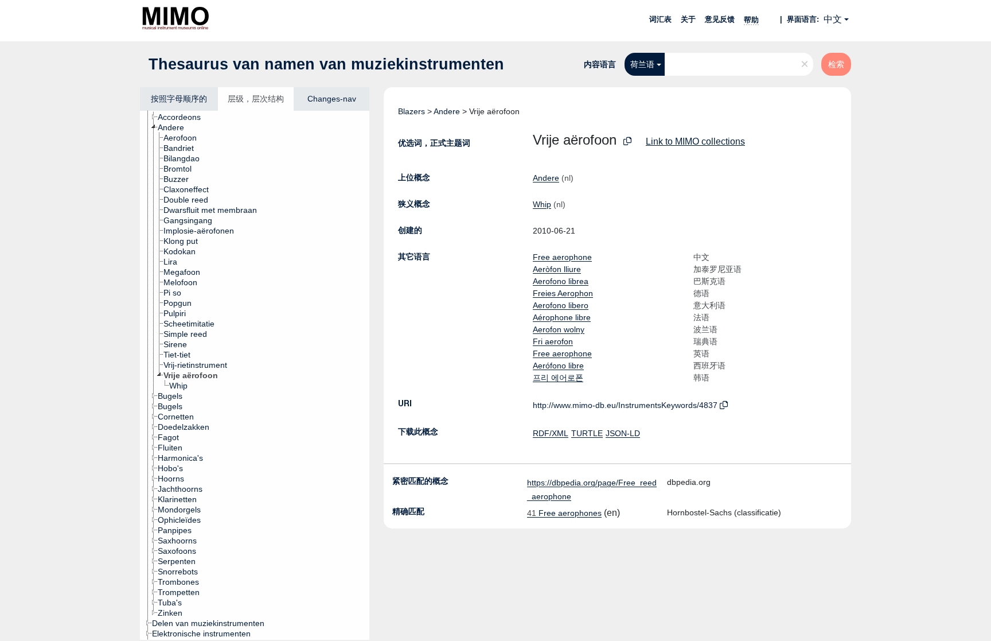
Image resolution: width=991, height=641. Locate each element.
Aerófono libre (558, 365)
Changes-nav (331, 98)
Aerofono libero (560, 305)
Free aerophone (562, 257)
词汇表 (660, 19)
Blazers (411, 111)
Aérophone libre (562, 317)
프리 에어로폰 (558, 377)
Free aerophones (564, 513)
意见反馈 (720, 19)
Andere (447, 111)
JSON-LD (623, 433)
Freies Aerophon (563, 293)
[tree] (254, 375)
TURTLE (587, 433)
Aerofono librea (560, 281)
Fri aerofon (553, 341)
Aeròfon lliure (557, 269)
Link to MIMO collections (695, 141)
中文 (833, 19)
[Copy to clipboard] (627, 141)
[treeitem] (184, 117)
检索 (836, 64)
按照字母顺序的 (179, 98)
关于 (688, 19)
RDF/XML (550, 433)
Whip (542, 204)
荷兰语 (642, 64)
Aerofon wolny (558, 329)
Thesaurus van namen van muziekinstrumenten (326, 64)
